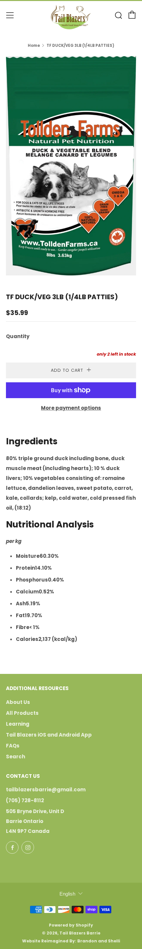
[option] (71, 165)
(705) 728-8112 (25, 800)
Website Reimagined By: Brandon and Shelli (71, 941)
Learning (17, 723)
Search (15, 756)
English (67, 894)
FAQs (12, 745)
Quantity (17, 336)
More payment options (71, 407)
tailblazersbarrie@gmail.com (46, 789)
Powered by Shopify (71, 925)
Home (34, 45)
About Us (18, 702)
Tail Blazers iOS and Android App (49, 734)
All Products (22, 713)
